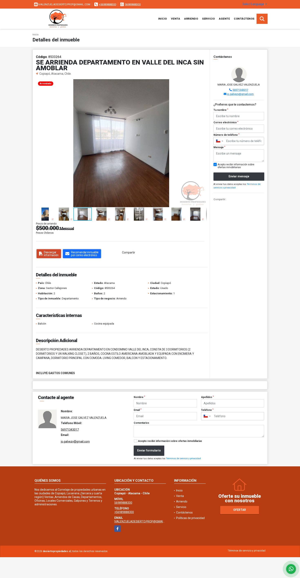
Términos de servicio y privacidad (183, 458)
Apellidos (207, 397)
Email (137, 410)
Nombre (139, 397)
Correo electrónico (225, 122)
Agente (224, 18)
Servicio (208, 18)
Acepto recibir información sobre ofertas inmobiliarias (170, 441)
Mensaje (219, 147)
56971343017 (240, 89)
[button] (203, 83)
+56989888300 (107, 4)
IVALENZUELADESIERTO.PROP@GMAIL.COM (142, 521)
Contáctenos (244, 18)
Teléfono (207, 410)
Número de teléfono (226, 135)
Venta (175, 18)
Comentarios (141, 422)
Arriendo (191, 18)
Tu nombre (220, 110)
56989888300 (133, 4)
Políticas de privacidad (190, 518)
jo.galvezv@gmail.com (240, 94)
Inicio (162, 18)
